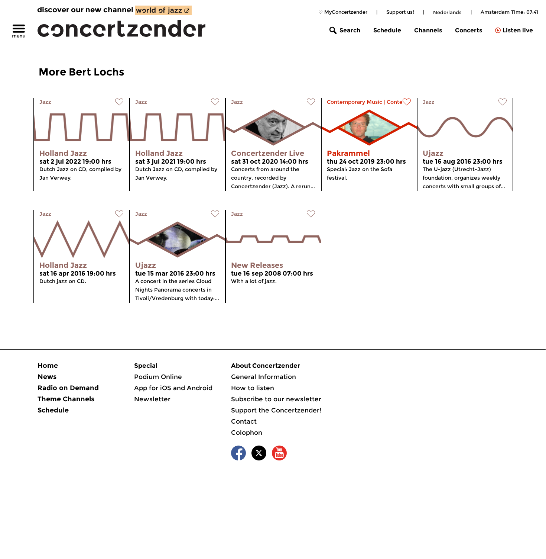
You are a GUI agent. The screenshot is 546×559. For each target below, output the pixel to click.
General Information (263, 376)
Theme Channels (66, 399)
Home (48, 366)
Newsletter (152, 399)
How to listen (252, 388)
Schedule (387, 30)
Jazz (45, 102)
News (47, 377)
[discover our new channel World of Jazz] (163, 10)
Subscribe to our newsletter (276, 399)
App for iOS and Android (173, 388)
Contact (244, 421)
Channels (428, 30)
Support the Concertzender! (276, 410)
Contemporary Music (354, 102)
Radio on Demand (68, 388)
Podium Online (158, 376)
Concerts (468, 30)
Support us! (400, 12)
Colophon (246, 432)
